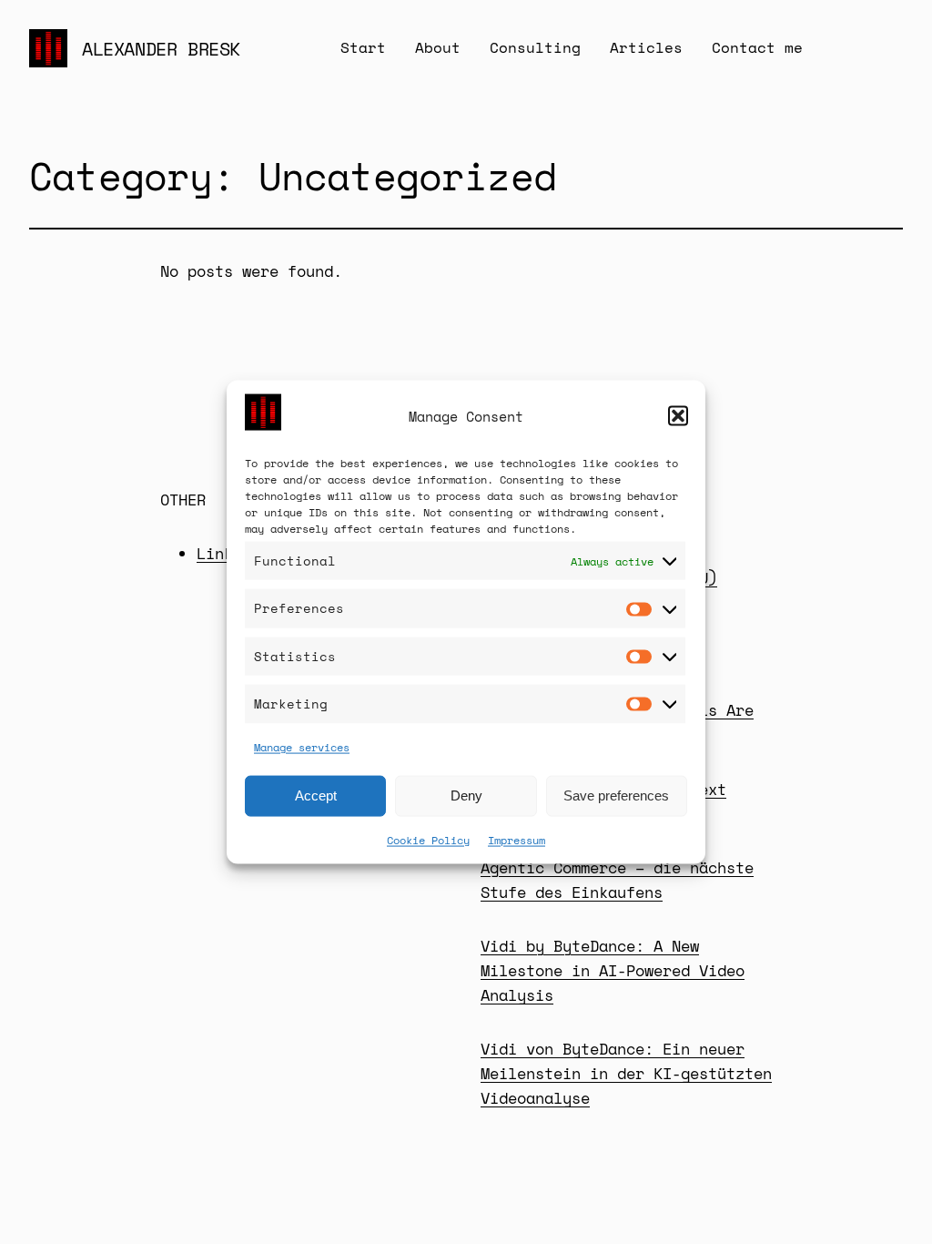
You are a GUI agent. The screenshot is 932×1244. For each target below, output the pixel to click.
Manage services (302, 746)
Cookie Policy (428, 839)
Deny (466, 795)
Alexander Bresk (161, 49)
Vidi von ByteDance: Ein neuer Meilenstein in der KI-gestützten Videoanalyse (626, 1073)
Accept (316, 795)
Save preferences (616, 795)
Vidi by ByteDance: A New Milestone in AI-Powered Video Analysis (613, 970)
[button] (678, 415)
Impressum (516, 839)
